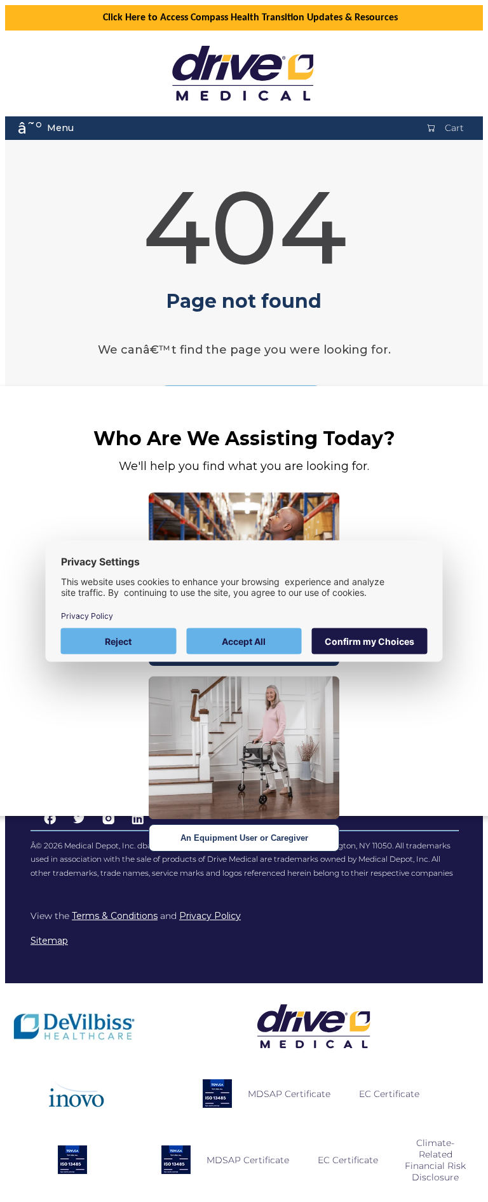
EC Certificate (389, 1094)
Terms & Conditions (115, 916)
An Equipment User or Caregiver (244, 838)
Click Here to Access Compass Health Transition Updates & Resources (250, 18)
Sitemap (49, 940)
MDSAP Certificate (289, 1094)
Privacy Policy (210, 916)
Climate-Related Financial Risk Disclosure (435, 1160)
